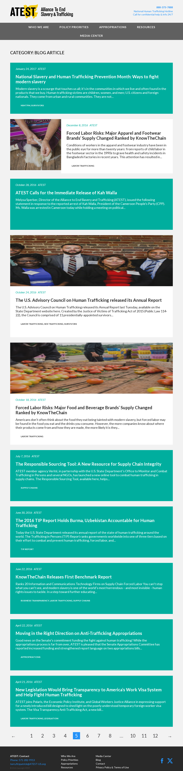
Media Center (91, 35)
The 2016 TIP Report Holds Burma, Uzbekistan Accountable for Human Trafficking (85, 523)
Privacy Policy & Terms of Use (112, 767)
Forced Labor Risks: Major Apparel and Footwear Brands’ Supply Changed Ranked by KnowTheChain (116, 135)
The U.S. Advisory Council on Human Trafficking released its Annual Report (89, 300)
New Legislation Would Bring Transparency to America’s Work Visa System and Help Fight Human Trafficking (89, 692)
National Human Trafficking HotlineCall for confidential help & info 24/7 (153, 13)
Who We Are (38, 27)
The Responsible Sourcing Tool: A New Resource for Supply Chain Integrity (88, 464)
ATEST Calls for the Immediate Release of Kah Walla (66, 192)
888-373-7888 (164, 7)
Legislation (51, 718)
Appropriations (113, 27)
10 (132, 736)
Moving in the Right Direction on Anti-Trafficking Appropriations (79, 633)
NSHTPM (25, 105)
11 (144, 736)
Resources (146, 27)
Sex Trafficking (53, 324)
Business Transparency (35, 600)
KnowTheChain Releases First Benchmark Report (64, 576)
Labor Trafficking (83, 165)
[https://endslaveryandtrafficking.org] (49, 11)
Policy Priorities (74, 27)
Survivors (37, 105)
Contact (100, 763)
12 (155, 736)
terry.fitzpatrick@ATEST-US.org (28, 763)
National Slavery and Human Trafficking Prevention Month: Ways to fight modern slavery (87, 79)
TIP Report (27, 549)
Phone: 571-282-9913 (22, 760)
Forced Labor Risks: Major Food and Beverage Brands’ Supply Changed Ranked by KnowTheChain (84, 410)
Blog (98, 759)
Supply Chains (29, 487)
